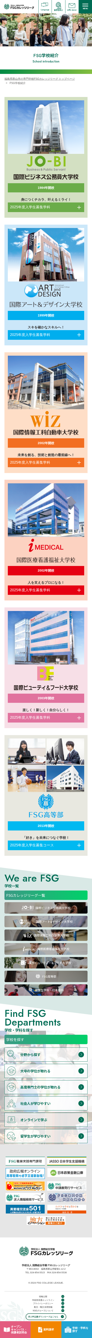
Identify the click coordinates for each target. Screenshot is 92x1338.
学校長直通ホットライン (43, 1300)
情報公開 (43, 1296)
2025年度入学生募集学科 (30, 207)
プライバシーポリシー (43, 1303)
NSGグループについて (43, 1310)
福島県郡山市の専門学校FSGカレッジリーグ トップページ (39, 78)
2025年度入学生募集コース (32, 845)
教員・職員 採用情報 (43, 1307)
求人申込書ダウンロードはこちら (43, 1317)
